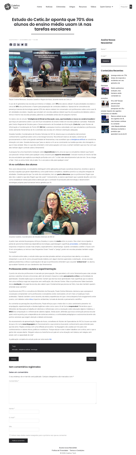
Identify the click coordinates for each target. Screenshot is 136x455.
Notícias (49, 7)
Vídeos (93, 7)
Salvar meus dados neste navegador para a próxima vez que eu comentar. (39, 435)
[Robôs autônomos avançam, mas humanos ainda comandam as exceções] (105, 91)
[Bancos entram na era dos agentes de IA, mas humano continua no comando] (105, 119)
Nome (12, 409)
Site (10, 426)
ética (31, 299)
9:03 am (35, 40)
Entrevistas (60, 7)
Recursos (83, 7)
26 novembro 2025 (25, 40)
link (50, 339)
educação (15, 349)
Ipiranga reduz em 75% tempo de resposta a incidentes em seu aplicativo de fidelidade (114, 80)
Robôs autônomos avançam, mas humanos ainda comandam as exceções (112, 93)
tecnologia (34, 349)
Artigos (72, 7)
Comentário (14, 381)
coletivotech (13, 40)
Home (39, 7)
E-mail (12, 417)
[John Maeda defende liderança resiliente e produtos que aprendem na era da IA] (105, 130)
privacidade (74, 244)
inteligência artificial (78, 139)
